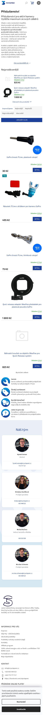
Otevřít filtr (22, 120)
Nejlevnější (19, 108)
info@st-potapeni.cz (12, 668)
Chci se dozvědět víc (21, 63)
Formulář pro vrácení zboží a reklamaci (14, 654)
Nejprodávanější (8, 113)
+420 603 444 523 (10, 672)
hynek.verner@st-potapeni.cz (22, 463)
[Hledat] (26, 3)
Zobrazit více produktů (21, 102)
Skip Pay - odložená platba (10, 634)
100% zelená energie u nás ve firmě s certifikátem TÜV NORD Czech (20, 649)
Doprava (4, 631)
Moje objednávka (7, 657)
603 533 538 (22, 538)
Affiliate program (7, 645)
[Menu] (38, 3)
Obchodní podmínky (8, 637)
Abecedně (19, 113)
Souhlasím (21, 709)
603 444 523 (22, 503)
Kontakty (4, 642)
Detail (37, 170)
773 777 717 (22, 466)
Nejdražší (28, 108)
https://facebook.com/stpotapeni (17, 678)
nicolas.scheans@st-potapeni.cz (22, 573)
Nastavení (21, 702)
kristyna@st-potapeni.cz (22, 501)
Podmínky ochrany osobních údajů (13, 640)
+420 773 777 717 (10, 675)
